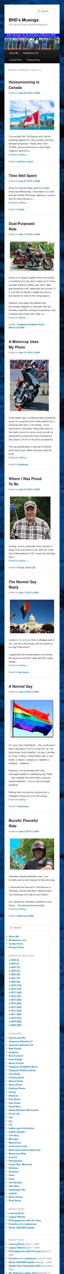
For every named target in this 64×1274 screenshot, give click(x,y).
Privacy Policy (33, 59)
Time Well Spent (23, 175)
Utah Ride (14, 1186)
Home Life (30, 567)
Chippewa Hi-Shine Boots (22, 1070)
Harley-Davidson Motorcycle (23, 1110)
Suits (11, 1175)
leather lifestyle (17, 1131)
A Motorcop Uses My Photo (24, 344)
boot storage (15, 1059)
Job (11, 1117)
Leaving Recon (16, 1213)
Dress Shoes (15, 1084)
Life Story (14, 1135)
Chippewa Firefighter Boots (31, 324)
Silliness (13, 1167)
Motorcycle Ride (17, 327)
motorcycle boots (18, 1146)
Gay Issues (23, 672)
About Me (13, 52)
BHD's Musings (24, 20)
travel (30, 161)
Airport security (17, 1037)
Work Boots (15, 1200)
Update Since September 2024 (24, 1265)
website (13, 1193)
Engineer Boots (17, 1088)
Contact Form (15, 59)
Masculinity (15, 1142)
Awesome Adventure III (21, 1044)
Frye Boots (14, 1099)
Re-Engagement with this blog (25, 1220)
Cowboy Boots (16, 1077)
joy (10, 1121)
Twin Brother (15, 1182)
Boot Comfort (16, 1055)
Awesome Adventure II (20, 1041)
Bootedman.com (30, 52)
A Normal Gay (21, 686)
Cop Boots (23, 464)
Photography (15, 1160)
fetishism (13, 1095)
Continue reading (18, 154)
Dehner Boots (16, 1081)
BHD (37, 92)
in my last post (23, 639)
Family (21, 209)
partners (22, 161)
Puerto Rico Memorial (20, 1164)
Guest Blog (14, 1106)
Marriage (13, 1139)
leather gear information (21, 1128)
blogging (13, 1052)
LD (10, 1124)
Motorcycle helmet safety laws (24, 1150)
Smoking (13, 1171)
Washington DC (17, 1189)
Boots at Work (16, 1063)
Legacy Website (17, 1216)
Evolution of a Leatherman (23, 1224)
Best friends (15, 1048)
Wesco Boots (16, 1196)
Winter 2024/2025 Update (21, 1227)
